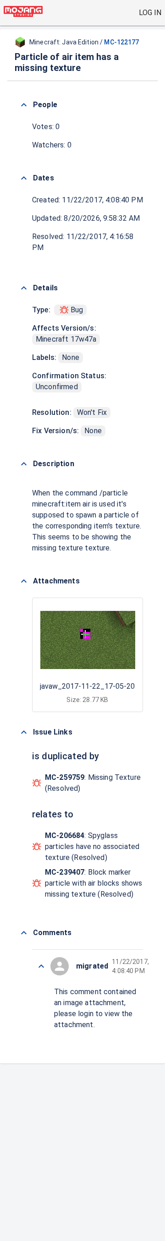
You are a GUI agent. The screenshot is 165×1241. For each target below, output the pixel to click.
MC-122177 (121, 42)
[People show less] (24, 105)
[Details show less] (24, 288)
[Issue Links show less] (24, 732)
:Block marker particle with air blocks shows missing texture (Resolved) (94, 883)
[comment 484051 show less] (41, 966)
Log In (150, 12)
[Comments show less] (24, 933)
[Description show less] (24, 464)
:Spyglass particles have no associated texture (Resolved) (92, 846)
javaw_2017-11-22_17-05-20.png (94, 686)
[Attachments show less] (24, 581)
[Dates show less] (24, 178)
